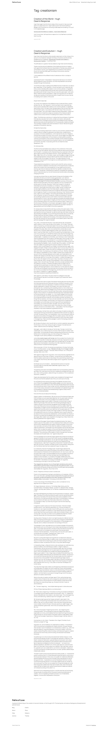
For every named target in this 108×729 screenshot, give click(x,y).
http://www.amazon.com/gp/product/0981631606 (46, 179)
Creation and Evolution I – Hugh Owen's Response (48, 52)
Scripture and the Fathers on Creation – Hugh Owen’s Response (50, 31)
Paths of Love (16, 2)
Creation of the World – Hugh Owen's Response (47, 20)
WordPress (94, 725)
